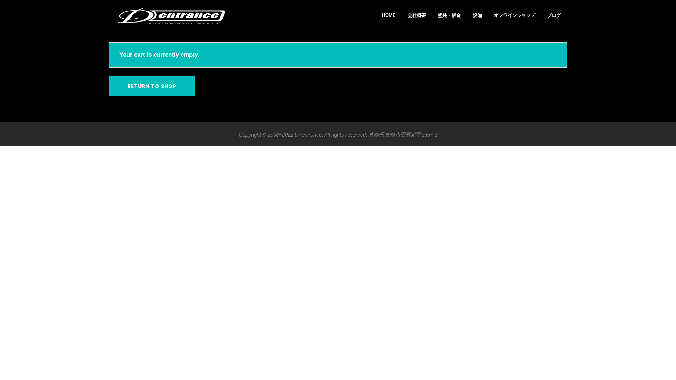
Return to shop (151, 86)
